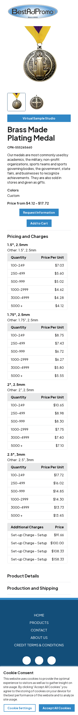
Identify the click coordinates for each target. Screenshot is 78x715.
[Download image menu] (65, 31)
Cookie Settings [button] (19, 708)
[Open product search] (72, 11)
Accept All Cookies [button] (57, 708)
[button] (39, 236)
